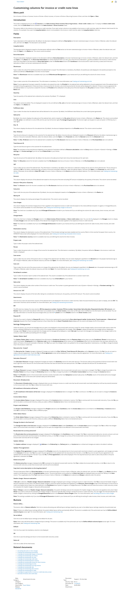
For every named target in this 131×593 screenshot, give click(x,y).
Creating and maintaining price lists (26, 564)
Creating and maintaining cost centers (27, 556)
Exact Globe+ (20, 1)
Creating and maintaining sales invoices (28, 569)
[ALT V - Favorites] (112, 2)
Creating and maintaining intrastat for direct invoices (31, 562)
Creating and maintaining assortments (27, 552)
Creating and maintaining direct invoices (28, 560)
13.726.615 (77, 583)
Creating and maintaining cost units (26, 557)
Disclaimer (18, 588)
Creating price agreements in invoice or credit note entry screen (34, 572)
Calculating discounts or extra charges (103, 493)
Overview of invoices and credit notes (27, 573)
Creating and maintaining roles (25, 567)
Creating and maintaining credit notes (27, 559)
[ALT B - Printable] (115, 2)
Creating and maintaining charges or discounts (59, 207)
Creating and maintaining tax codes (26, 570)
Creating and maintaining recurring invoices (29, 565)
